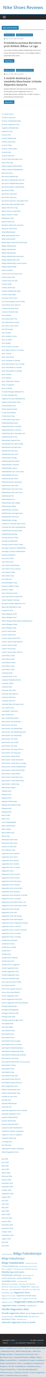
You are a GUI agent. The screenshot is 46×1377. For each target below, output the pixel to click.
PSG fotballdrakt (7, 1024)
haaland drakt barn (9, 555)
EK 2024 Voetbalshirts (9, 395)
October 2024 (6, 1232)
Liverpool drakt (7, 673)
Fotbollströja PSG (8, 496)
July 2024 (5, 1242)
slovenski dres (7, 1107)
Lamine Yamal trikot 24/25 (11, 638)
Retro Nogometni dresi (10, 1086)
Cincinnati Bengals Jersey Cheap (13, 301)
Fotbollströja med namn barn (12, 489)
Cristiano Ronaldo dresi (10, 308)
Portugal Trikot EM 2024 (10, 1013)
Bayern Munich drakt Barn (11, 211)
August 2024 (6, 1239)
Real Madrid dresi (8, 1037)
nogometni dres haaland (10, 853)
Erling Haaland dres (9, 406)
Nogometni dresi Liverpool (11, 899)
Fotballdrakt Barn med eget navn (13, 433)
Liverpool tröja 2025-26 (10, 694)
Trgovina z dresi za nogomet (12, 1135)
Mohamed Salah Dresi (10, 840)
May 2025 (5, 1207)
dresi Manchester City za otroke (13, 364)
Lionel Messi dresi (8, 659)
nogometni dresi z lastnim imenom (14, 930)
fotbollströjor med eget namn (12, 513)
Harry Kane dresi (8, 558)
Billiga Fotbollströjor (9, 246)
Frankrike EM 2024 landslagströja (13, 527)
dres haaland (6, 315)
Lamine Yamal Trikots (9, 645)
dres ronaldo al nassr (9, 336)
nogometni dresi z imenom (11, 926)
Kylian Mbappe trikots (9, 624)
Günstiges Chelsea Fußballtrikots (13, 551)
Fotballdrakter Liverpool (10, 465)
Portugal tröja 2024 (8, 1017)
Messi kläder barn (8, 833)
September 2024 (7, 1235)
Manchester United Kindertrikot (13, 770)
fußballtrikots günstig (9, 534)
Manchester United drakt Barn (13, 760)
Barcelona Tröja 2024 (9, 194)
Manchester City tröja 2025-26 (12, 749)
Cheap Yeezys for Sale (9, 281)
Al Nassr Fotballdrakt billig (11, 121)
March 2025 (6, 1214)
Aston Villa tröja (7, 163)
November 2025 (7, 1187)
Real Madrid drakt (8, 1031)
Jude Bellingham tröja (9, 583)
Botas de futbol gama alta (34, 1348)
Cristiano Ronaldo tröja (10, 312)
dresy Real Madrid (21, 1357)
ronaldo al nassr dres (9, 1096)
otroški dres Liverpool (9, 940)
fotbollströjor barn (8, 499)
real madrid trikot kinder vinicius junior (16, 1062)
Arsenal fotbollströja (9, 138)
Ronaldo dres (6, 1100)
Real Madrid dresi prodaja (11, 1041)
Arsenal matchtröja (8, 142)
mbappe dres (6, 791)
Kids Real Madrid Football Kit (12, 597)
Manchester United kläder (11, 774)
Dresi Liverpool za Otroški (11, 360)
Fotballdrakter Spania (9, 468)
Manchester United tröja (10, 784)
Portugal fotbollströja (9, 1006)
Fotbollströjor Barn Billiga (11, 503)
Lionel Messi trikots (9, 663)
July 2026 (5, 1159)
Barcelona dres (6, 1357)
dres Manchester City (9, 319)
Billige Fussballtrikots (8, 1360)
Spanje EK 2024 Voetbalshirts (12, 1128)
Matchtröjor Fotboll (8, 787)
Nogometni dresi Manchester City (14, 902)
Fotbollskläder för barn (10, 475)
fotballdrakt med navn (10, 451)
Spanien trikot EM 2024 (10, 1124)
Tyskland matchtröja (9, 1138)
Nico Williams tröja (8, 850)
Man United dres (8, 715)
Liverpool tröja (7, 687)
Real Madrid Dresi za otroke (12, 1044)
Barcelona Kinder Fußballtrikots (13, 187)
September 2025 (7, 1194)
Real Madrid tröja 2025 (10, 1076)
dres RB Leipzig (7, 329)
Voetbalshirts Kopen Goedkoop (13, 1149)
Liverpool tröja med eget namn (13, 704)
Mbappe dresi (7, 798)
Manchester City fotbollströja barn (14, 732)
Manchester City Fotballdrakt (12, 728)
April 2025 (5, 1211)
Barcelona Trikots (8, 190)
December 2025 (7, 1183)
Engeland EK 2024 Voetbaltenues (13, 399)
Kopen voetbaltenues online (11, 1348)
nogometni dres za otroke (11, 867)
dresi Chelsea (6, 354)
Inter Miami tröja (8, 576)
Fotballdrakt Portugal (9, 458)
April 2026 (5, 1169)
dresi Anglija (6, 343)
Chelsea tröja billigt (9, 295)
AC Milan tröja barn (9, 117)
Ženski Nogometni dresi (10, 1152)
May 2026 (5, 1166)
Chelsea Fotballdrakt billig (11, 291)
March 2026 (6, 1173)
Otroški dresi (6, 954)
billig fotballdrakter (9, 232)
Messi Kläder (6, 829)
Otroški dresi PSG (8, 961)
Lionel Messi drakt (8, 656)
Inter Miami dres (8, 562)
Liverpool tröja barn (9, 697)
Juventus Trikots (7, 590)
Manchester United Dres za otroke (14, 763)
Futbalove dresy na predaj (16, 1375)
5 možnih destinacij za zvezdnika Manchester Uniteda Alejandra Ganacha (22, 81)
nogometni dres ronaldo (10, 864)
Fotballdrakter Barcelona (10, 461)
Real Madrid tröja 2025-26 (11, 1079)
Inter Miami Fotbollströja (10, 565)
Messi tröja (6, 836)
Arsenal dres (6, 135)
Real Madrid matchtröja (10, 1058)
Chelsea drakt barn (8, 288)
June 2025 (5, 1204)
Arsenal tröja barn (8, 156)
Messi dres (6, 819)
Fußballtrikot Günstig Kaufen (12, 531)
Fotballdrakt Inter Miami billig (12, 444)
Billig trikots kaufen (9, 239)
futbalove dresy (33, 1366)
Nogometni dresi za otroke (25, 70)
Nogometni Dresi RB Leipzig (12, 916)
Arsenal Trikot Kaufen (9, 149)
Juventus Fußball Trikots (10, 586)
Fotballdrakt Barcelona (10, 423)
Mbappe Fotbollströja (9, 801)
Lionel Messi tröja (8, 666)
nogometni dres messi (10, 857)
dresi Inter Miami (8, 357)
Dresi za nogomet (8, 385)
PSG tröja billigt (7, 1027)
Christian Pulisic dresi (9, 298)
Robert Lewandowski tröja (11, 1093)
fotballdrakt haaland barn (11, 440)
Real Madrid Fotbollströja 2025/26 (14, 1055)
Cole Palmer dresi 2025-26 (11, 305)
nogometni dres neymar (10, 860)
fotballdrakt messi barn (10, 454)
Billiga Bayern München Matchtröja (14, 242)
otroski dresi (6, 951)
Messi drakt (6, 815)
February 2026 (7, 1176)
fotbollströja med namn (10, 485)
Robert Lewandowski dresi (24, 35)
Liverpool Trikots (7, 683)
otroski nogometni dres (10, 968)
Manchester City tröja (9, 746)
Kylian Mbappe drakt (9, 614)
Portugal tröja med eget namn (12, 1020)
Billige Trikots (35, 1357)
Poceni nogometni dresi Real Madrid (15, 1003)
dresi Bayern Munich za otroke (13, 350)
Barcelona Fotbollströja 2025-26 (13, 180)
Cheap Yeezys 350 (8, 277)
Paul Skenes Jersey (8, 985)
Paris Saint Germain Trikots (11, 982)
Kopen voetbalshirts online (11, 1363)
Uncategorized (7, 1142)
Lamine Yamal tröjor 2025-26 (12, 652)
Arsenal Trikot (7, 145)
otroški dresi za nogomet (10, 965)
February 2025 (7, 1218)
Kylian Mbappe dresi (9, 617)
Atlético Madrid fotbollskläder (12, 170)
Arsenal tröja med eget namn (12, 159)
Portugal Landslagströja (10, 1010)
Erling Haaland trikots (9, 409)
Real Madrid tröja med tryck (12, 1083)
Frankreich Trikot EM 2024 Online (14, 524)
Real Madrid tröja (8, 1069)
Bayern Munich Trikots (10, 215)
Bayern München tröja (10, 208)
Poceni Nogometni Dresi (35, 1313)
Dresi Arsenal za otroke (10, 347)
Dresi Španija (6, 378)
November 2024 (7, 1228)
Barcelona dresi (9, 35)
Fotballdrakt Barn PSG (9, 437)
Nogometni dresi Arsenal (11, 878)
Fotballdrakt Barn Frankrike (11, 426)
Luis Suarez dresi (8, 708)
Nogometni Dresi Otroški (10, 909)
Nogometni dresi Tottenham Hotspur (15, 923)
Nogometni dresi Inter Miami (12, 888)
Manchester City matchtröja (12, 735)
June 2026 (5, 1162)
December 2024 (7, 1225)
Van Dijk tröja (6, 1145)
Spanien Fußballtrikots (10, 1117)
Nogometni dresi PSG (9, 912)
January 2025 (6, 1221)
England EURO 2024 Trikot (11, 402)
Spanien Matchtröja (9, 1121)
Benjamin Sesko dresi (9, 229)
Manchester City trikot (10, 739)
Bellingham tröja (8, 218)
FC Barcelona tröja (8, 416)
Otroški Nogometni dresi (10, 975)
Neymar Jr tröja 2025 (9, 847)
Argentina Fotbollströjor (10, 128)
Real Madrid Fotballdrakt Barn (12, 1048)
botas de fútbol (7, 270)
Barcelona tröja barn (9, 197)
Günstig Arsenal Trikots (10, 538)
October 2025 (6, 1190)
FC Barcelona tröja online (11, 419)
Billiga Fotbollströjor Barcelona (13, 256)
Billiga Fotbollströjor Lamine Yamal (14, 263)
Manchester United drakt (11, 756)
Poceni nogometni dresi (10, 996)
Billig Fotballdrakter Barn (11, 235)
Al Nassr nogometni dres (10, 124)
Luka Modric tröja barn (10, 711)
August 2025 (6, 1197)
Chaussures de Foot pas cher (12, 274)
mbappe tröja (6, 812)
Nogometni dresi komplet (11, 892)
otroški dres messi (8, 944)
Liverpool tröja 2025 (9, 690)
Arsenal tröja (6, 152)
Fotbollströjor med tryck (10, 517)
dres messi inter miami (10, 326)
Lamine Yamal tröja (9, 649)
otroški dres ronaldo (9, 947)
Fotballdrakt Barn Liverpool (11, 430)
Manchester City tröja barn (11, 753)
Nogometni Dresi (8, 871)
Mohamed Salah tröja (9, 843)
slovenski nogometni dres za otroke (14, 1110)
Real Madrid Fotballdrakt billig (12, 1051)
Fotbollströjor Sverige (9, 520)
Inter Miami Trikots (8, 572)
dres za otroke (7, 340)
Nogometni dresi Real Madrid (12, 919)
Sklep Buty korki (7, 1351)
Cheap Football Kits (8, 1369)
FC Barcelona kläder (9, 413)
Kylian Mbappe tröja (9, 628)
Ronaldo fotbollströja (9, 1103)
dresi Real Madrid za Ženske (12, 371)
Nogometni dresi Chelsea (11, 885)
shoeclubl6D (20, 39)
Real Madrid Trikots (9, 1065)
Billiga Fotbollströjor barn (11, 260)
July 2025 (5, 1201)
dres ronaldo (6, 333)
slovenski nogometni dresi (11, 1114)
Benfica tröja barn (8, 222)
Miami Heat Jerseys (23, 1351)
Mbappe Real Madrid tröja (11, 805)
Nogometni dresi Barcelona (11, 881)
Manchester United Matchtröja (13, 781)
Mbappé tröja (6, 808)
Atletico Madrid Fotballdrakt (12, 166)
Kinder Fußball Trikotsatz (11, 600)
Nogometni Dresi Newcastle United (14, 906)
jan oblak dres (7, 579)
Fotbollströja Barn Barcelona (12, 482)
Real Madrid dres (8, 1034)
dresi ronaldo (6, 374)
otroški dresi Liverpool (10, 958)
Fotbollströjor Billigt (9, 506)
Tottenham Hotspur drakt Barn (13, 1131)
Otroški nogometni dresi (10, 971)
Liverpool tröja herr (9, 701)
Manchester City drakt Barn (11, 722)
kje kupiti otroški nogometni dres (13, 603)
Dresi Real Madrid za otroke (12, 367)
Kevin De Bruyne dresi (10, 593)
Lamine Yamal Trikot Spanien (12, 642)
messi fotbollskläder (9, 822)
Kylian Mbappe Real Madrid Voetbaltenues (17, 621)
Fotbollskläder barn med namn (13, 472)
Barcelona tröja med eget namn (13, 204)
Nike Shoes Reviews (23, 7)
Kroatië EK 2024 (7, 610)
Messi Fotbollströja (8, 826)
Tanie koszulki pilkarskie (27, 1369)
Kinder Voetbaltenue (17, 1366)
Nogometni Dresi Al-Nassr (11, 874)
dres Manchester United (10, 322)
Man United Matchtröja (10, 718)
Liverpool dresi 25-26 (9, 676)
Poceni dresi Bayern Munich (12, 989)
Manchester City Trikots (10, 742)
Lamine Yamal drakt (9, 631)
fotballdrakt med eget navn (11, 447)
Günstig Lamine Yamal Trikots (12, 544)
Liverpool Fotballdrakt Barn (11, 680)
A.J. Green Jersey (7, 114)
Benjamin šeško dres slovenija (12, 225)
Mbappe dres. (7, 794)
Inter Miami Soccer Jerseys (11, 569)
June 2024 (5, 1246)
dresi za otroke (7, 388)
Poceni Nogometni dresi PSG (12, 999)
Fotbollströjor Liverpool (10, 510)
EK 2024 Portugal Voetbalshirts (13, 392)
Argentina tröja (7, 131)
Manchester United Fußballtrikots (14, 767)
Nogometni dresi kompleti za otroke (14, 895)
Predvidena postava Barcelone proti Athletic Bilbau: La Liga (22, 44)
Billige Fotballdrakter (9, 267)
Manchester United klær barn (12, 777)
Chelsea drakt (7, 284)
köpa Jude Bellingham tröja (11, 607)
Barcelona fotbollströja (10, 176)
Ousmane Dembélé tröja (10, 978)
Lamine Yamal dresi (9, 635)
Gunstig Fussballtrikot (9, 541)
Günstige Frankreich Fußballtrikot (14, 548)
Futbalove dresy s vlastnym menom (14, 1372)
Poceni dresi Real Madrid (11, 992)
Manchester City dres (9, 725)
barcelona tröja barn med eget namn (15, 201)
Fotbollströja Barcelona (10, 479)
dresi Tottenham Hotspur (11, 381)
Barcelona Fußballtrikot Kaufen (13, 183)
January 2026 (6, 1180)
